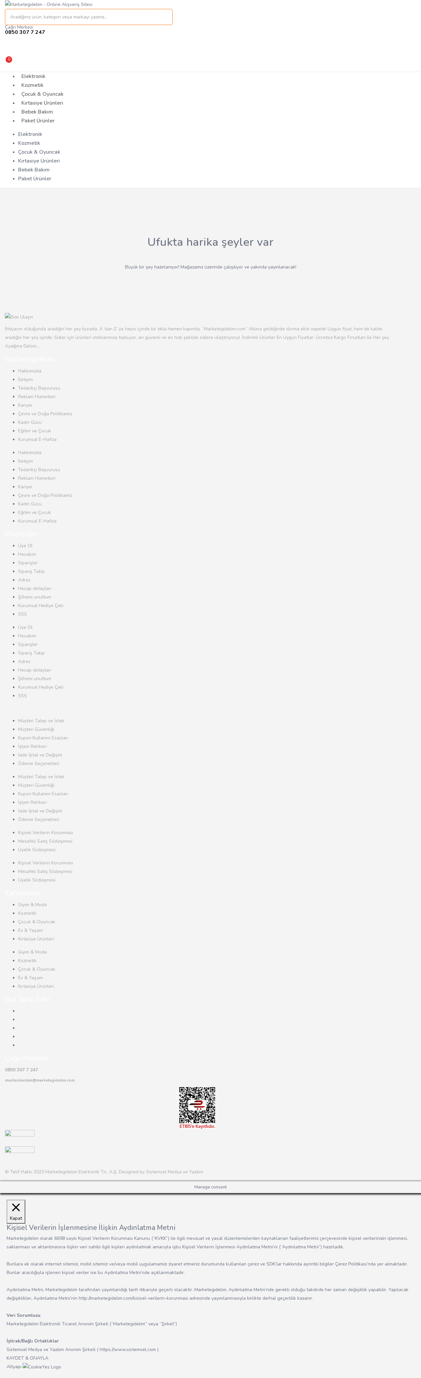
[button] (59, 63)
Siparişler (28, 563)
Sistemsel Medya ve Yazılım (174, 1172)
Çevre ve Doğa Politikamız (45, 414)
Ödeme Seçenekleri (38, 763)
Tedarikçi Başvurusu (39, 388)
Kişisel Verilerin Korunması (45, 832)
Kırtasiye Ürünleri (42, 103)
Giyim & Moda (32, 905)
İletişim (25, 379)
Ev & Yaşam (30, 930)
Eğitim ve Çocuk (34, 431)
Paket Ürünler (38, 120)
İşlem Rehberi (32, 746)
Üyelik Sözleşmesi (37, 850)
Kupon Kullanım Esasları (43, 738)
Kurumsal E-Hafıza (37, 439)
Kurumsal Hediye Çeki (40, 605)
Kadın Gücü (30, 422)
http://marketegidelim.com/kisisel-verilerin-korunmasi (133, 1298)
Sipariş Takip (31, 571)
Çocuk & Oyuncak (42, 94)
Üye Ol (25, 546)
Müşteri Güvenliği (36, 729)
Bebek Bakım (37, 111)
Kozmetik (32, 85)
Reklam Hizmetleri (37, 397)
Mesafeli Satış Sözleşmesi (45, 841)
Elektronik (33, 76)
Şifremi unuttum (34, 597)
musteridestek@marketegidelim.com (40, 1080)
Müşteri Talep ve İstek (41, 721)
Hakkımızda (29, 371)
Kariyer (25, 405)
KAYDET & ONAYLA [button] (27, 1358)
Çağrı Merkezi (19, 27)
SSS (22, 614)
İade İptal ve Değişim (40, 755)
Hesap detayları (34, 588)
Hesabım (27, 554)
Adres (24, 580)
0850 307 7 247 (21, 1070)
